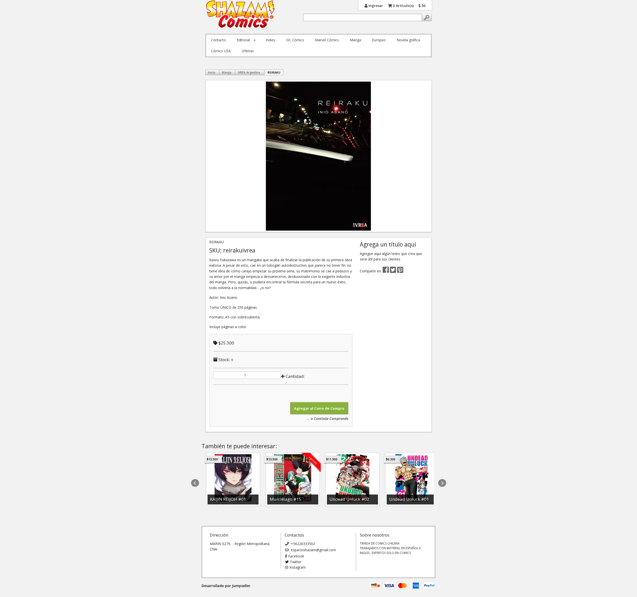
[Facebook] (386, 271)
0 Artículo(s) (403, 5)
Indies (270, 40)
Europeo (379, 40)
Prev (195, 483)
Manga (355, 40)
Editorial (243, 40)
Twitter (295, 561)
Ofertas (248, 51)
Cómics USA (221, 51)
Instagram (297, 567)
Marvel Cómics (327, 40)
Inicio (211, 72)
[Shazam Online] (240, 14)
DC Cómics (295, 40)
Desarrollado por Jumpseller (226, 585)
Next (442, 483)
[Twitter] (393, 271)
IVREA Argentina (249, 72)
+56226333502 (302, 543)
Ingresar (375, 5)
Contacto (218, 40)
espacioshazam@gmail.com (313, 549)
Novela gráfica (408, 40)
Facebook (296, 556)
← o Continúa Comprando (327, 418)
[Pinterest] (400, 271)
